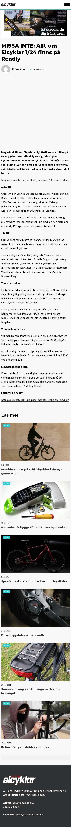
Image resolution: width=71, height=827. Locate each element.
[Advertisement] (35, 111)
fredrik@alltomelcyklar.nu (29, 814)
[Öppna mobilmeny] (67, 5)
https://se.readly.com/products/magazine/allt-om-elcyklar (35, 180)
